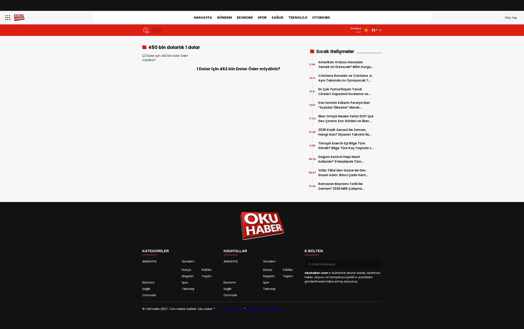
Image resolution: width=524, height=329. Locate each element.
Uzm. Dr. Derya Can (229, 309)
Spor (262, 17)
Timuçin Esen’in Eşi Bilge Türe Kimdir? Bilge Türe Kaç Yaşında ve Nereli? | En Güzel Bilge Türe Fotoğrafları (345, 145)
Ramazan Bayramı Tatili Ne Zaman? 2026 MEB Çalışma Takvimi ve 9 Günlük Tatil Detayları (340, 186)
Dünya (186, 270)
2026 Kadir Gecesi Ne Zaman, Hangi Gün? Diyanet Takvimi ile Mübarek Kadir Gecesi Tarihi (343, 132)
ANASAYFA (203, 17)
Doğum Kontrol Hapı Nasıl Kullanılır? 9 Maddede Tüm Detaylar (339, 159)
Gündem (224, 17)
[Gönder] (377, 264)
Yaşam (207, 276)
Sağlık (277, 17)
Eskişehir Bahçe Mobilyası (263, 309)
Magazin (188, 276)
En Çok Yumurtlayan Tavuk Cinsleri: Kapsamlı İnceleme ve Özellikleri (343, 91)
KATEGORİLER (155, 251)
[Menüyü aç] (8, 17)
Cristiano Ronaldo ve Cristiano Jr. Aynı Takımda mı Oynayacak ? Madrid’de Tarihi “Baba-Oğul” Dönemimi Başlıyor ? (345, 78)
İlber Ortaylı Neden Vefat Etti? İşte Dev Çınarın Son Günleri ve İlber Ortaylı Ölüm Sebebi (346, 118)
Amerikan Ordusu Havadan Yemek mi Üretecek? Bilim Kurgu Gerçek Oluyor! (344, 64)
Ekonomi (245, 17)
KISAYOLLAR (235, 251)
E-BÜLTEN (314, 251)
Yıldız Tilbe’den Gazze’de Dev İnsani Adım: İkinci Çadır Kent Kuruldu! (342, 172)
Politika (206, 270)
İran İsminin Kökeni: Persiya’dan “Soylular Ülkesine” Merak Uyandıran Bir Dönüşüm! (344, 105)
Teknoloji (297, 17)
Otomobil (321, 17)
